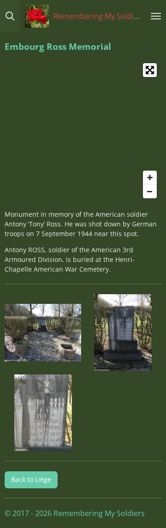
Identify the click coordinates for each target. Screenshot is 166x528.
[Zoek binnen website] (10, 16)
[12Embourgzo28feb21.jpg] (43, 413)
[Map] (83, 131)
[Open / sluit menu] (156, 16)
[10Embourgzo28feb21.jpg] (123, 333)
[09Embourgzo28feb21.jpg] (43, 333)
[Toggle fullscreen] (150, 70)
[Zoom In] (150, 177)
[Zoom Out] (150, 191)
